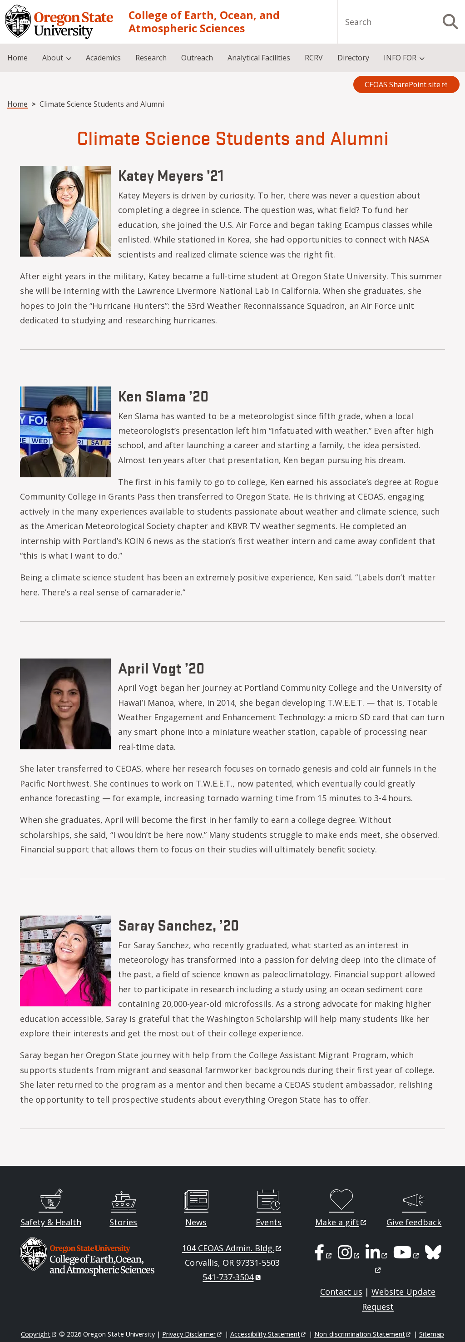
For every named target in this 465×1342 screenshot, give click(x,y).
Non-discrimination (359, 1334)
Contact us (341, 1291)
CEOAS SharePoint (402, 84)
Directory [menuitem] (353, 58)
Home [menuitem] (17, 58)
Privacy (189, 1334)
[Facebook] (323, 1255)
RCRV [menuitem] (314, 58)
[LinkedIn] (377, 1255)
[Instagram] (349, 1255)
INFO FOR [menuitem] (400, 58)
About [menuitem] (52, 58)
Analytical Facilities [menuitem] (259, 58)
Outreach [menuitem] (197, 58)
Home (17, 104)
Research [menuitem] (151, 58)
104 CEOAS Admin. (228, 1248)
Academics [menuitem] (103, 58)
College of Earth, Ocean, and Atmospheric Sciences (204, 22)
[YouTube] (406, 1255)
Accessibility (265, 1334)
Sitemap (431, 1334)
